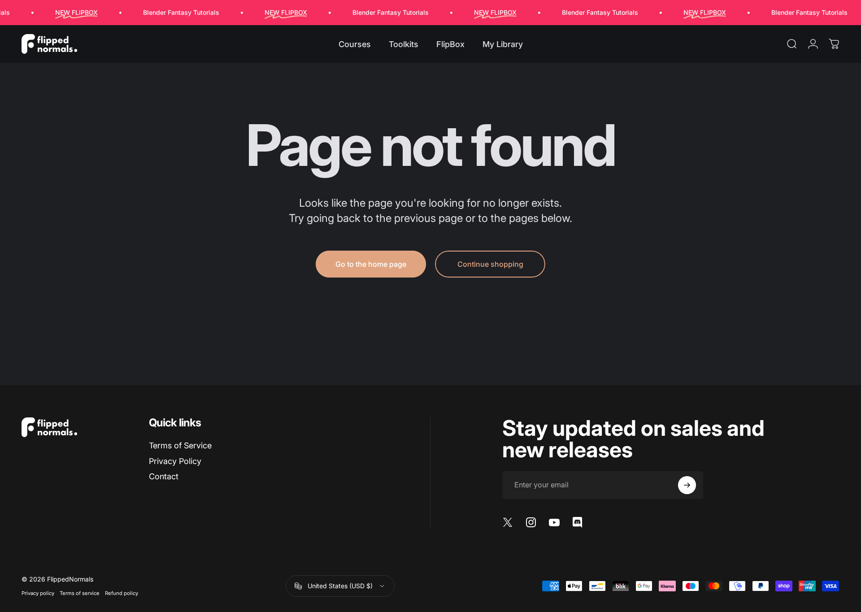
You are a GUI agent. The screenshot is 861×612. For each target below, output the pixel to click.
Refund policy (121, 593)
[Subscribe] (687, 485)
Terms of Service (180, 445)
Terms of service (80, 593)
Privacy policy (38, 593)
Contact (163, 476)
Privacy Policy (175, 461)
